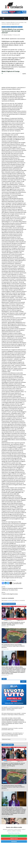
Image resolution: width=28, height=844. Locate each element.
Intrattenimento (14, 26)
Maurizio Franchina (8, 34)
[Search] (24, 18)
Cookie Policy (17, 833)
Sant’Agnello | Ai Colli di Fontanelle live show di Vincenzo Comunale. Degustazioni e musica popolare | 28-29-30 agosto (14, 613)
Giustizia (8, 26)
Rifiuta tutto (14, 838)
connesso (10, 600)
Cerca (4, 679)
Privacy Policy (11, 833)
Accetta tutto (14, 836)
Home (3, 22)
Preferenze (14, 841)
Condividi (16, 583)
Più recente (20, 26)
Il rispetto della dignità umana (10, 593)
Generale (3, 26)
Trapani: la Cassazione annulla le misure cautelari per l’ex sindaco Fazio (12, 588)
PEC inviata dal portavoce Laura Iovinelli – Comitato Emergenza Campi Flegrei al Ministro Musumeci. (14, 635)
